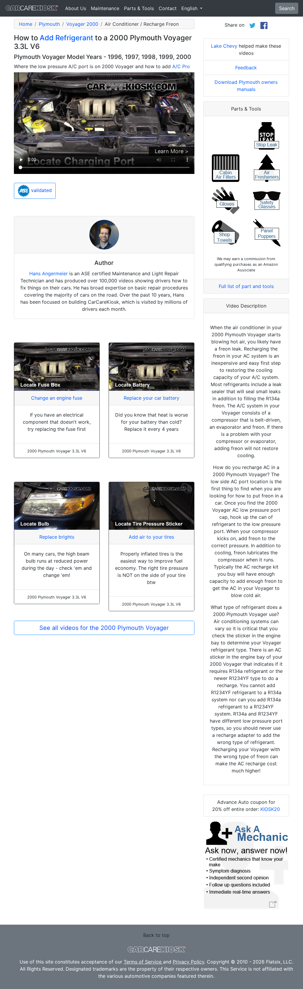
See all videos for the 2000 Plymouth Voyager (104, 627)
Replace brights (56, 537)
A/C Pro (181, 66)
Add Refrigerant (66, 37)
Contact (168, 8)
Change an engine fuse (56, 398)
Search (286, 8)
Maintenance (105, 8)
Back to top (156, 935)
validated (41, 190)
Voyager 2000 (82, 24)
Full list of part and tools (246, 286)
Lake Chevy (224, 46)
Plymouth (49, 24)
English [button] (190, 8)
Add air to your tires (151, 537)
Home (25, 24)
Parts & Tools (139, 8)
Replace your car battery (151, 398)
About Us (75, 8)
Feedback (246, 68)
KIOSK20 (270, 809)
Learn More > (171, 151)
